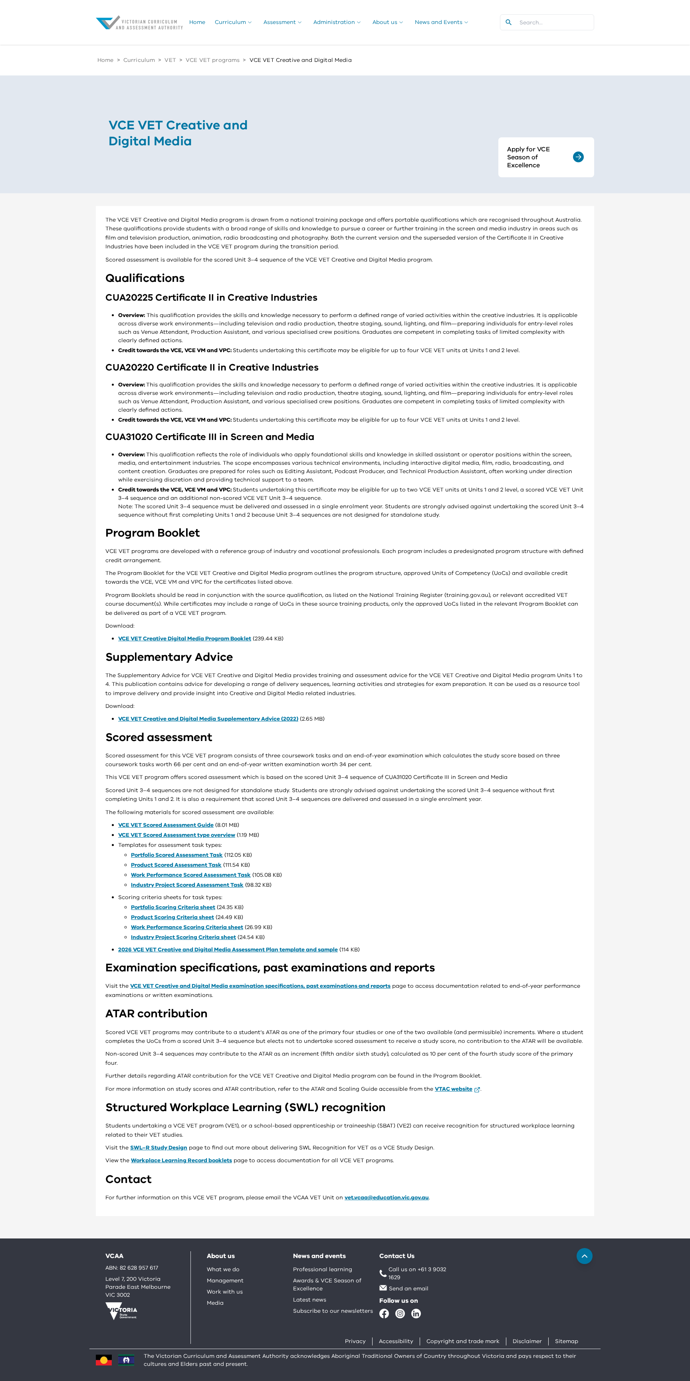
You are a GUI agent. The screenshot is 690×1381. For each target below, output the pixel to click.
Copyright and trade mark (463, 1341)
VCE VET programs (213, 60)
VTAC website (453, 1089)
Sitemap (566, 1341)
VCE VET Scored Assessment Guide (166, 825)
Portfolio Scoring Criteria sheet (173, 907)
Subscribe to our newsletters (333, 1311)
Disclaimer (527, 1341)
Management (225, 1280)
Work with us (225, 1292)
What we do (223, 1269)
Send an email (408, 1288)
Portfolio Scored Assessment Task (177, 855)
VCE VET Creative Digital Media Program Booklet (184, 638)
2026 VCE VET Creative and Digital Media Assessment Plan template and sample (228, 949)
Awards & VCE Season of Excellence (327, 1284)
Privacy (355, 1341)
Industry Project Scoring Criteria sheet (183, 937)
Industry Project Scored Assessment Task (187, 885)
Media (215, 1303)
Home (105, 60)
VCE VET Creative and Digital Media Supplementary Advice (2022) (208, 719)
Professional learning (322, 1269)
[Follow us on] (384, 1313)
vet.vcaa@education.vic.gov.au (387, 1197)
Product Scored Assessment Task (176, 865)
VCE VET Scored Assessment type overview (176, 835)
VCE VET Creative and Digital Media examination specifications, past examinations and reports (260, 986)
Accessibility (396, 1341)
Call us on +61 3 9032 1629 (417, 1273)
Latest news (309, 1300)
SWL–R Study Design (158, 1147)
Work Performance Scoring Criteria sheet (187, 927)
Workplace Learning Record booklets (181, 1160)
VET (170, 60)
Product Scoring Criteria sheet (172, 917)
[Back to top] (585, 1256)
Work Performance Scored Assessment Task (191, 875)
